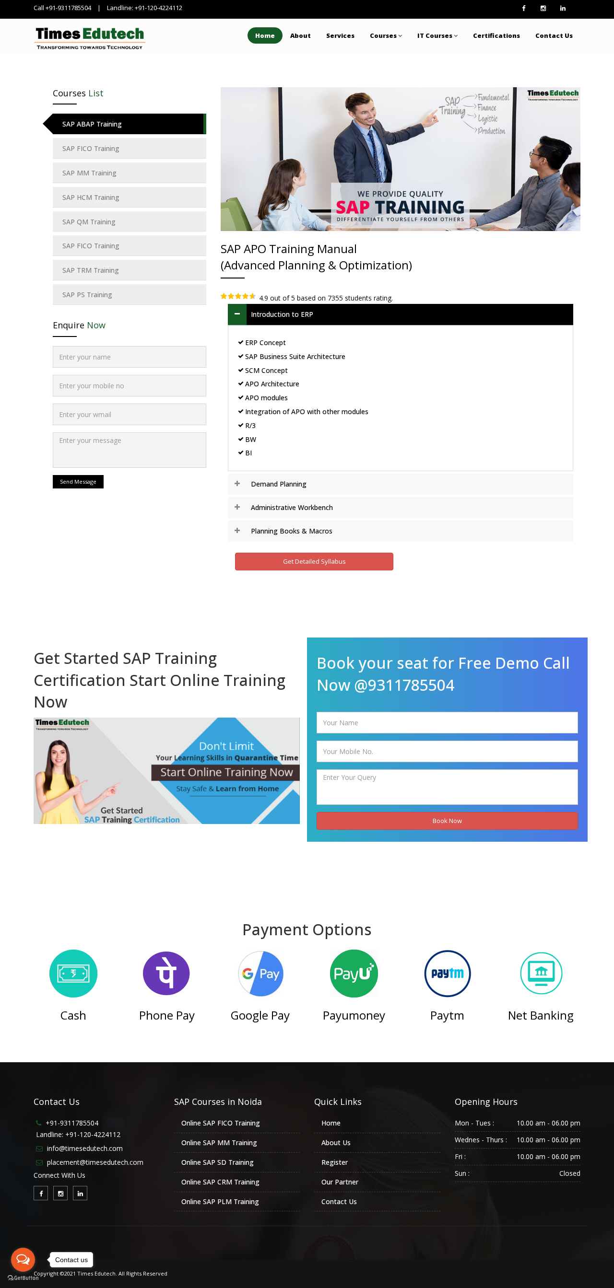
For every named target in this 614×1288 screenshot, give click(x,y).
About (300, 35)
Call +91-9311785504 (62, 7)
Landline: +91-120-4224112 (144, 7)
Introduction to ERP (282, 314)
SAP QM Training (89, 221)
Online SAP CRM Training (220, 1181)
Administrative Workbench (292, 507)
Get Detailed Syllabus (314, 561)
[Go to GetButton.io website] (23, 1278)
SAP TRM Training (90, 270)
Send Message (78, 481)
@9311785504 (404, 684)
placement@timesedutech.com (95, 1162)
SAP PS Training (87, 294)
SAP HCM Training (90, 197)
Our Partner (339, 1181)
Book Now (447, 820)
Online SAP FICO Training (220, 1122)
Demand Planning (279, 483)
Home (265, 35)
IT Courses (434, 35)
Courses (383, 35)
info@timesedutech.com (85, 1148)
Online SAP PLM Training (220, 1201)
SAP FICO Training (90, 148)
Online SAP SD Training (217, 1162)
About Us (336, 1142)
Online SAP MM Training (219, 1142)
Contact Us (554, 35)
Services (340, 35)
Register (334, 1162)
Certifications (496, 35)
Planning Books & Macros (291, 530)
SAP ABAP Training (92, 123)
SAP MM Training (89, 172)
